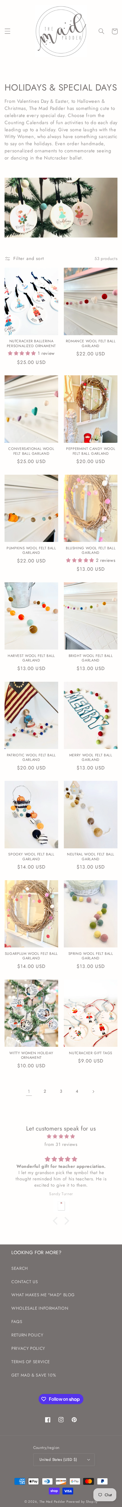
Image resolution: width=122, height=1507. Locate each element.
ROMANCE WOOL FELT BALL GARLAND (91, 343)
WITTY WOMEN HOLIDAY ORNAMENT (31, 1055)
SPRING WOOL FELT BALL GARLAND (90, 956)
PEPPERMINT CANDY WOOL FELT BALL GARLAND (90, 451)
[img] (61, 1137)
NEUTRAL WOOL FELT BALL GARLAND (90, 856)
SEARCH (19, 1268)
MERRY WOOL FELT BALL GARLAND (90, 757)
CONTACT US (24, 1282)
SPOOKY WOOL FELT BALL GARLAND (31, 856)
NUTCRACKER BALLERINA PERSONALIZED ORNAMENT (31, 343)
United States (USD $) (58, 1459)
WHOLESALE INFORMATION (39, 1308)
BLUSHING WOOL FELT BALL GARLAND (91, 550)
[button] (7, 31)
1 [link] (29, 1091)
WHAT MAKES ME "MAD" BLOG (43, 1295)
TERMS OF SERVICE (30, 1362)
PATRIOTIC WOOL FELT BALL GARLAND (31, 757)
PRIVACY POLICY (28, 1348)
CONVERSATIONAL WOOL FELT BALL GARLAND (31, 451)
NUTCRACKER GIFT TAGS (90, 1053)
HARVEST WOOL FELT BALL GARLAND (31, 658)
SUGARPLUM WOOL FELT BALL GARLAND (31, 956)
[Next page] (93, 1091)
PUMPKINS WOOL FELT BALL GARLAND (31, 550)
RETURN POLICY (27, 1335)
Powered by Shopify (82, 1501)
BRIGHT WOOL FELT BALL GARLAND (91, 658)
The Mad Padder (52, 1501)
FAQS (16, 1321)
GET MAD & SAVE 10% (33, 1375)
